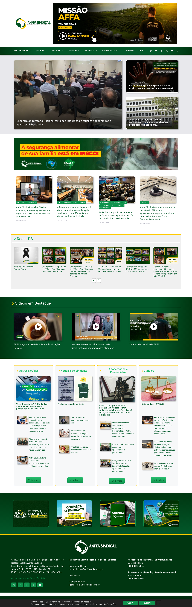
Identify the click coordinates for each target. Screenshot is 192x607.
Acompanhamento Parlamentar (72, 202)
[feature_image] (26, 255)
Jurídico (72, 51)
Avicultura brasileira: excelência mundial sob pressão (81, 449)
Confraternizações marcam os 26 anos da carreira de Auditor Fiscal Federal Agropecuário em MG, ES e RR (137, 271)
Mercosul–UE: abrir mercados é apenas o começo (80, 420)
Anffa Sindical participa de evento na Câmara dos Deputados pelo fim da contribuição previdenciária (116, 215)
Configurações (109, 604)
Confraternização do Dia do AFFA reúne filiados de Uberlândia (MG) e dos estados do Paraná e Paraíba (54, 271)
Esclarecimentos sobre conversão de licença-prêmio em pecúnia (163, 466)
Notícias (56, 51)
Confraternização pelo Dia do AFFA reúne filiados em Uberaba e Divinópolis (26, 269)
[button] (177, 51)
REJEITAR (147, 603)
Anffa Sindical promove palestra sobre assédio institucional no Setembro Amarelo (151, 86)
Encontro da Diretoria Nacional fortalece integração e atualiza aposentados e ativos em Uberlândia (63, 122)
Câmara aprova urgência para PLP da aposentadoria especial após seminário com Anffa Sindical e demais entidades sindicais (74, 212)
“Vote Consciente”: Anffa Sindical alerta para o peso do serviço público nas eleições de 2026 (32, 406)
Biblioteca (89, 51)
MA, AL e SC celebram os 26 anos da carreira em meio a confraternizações (81, 269)
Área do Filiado (109, 51)
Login (140, 51)
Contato (129, 51)
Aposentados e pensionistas (111, 206)
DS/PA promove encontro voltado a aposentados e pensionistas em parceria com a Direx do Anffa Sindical (165, 271)
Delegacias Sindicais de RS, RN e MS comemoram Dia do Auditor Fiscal (109, 269)
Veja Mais (33, 480)
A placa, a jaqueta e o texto (71, 404)
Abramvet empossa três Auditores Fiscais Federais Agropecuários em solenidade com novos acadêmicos (39, 444)
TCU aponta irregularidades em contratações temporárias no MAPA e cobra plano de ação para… (148, 122)
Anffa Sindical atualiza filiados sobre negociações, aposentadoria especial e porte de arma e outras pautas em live (33, 212)
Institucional (21, 51)
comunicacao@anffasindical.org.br (86, 569)
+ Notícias (104, 202)
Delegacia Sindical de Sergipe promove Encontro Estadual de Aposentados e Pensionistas (121, 465)
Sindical (40, 51)
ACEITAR (130, 603)
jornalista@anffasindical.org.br (84, 584)
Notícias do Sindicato (26, 202)
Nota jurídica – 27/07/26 (153, 404)
